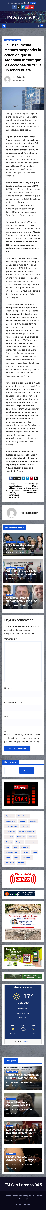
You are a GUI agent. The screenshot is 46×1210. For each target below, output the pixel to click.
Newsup (36, 1196)
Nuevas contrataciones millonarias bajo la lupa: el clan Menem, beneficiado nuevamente (15, 490)
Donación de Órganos (27, 831)
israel (15, 847)
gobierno (32, 837)
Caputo (22, 821)
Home (18, 1205)
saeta (35, 852)
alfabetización (23, 816)
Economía (8, 40)
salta (8, 857)
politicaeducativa (12, 852)
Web (6, 716)
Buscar (27, 770)
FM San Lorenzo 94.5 (23, 17)
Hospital (19, 842)
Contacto (26, 1205)
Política (17, 40)
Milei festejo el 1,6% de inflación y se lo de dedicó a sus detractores (30, 488)
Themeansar (23, 1199)
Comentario (10, 639)
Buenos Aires (10, 821)
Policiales (24, 847)
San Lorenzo (27, 857)
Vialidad (21, 863)
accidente (9, 816)
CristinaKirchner (12, 826)
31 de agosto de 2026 (18, 1082)
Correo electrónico (13, 702)
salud (16, 857)
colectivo (33, 821)
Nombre (8, 688)
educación (21, 837)
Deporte (25, 826)
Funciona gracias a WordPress (15, 1196)
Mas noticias (10, 762)
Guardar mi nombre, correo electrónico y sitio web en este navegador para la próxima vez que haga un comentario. (22, 738)
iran (7, 847)
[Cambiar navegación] (21, 26)
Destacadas (11, 542)
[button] (38, 26)
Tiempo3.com (27, 1041)
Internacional (31, 842)
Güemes (9, 842)
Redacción (21, 77)
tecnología (10, 863)
